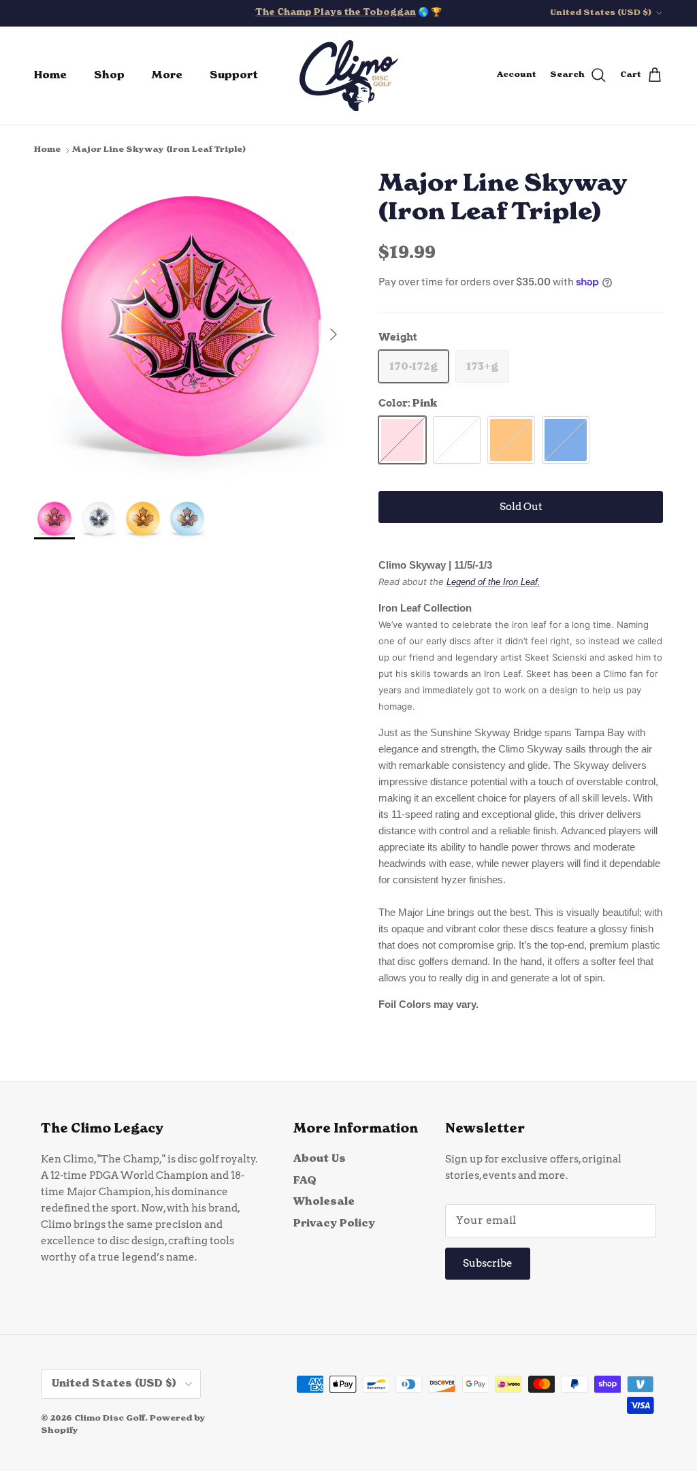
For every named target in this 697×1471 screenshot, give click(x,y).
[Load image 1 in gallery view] (191, 327)
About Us (319, 1159)
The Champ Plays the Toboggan (335, 12)
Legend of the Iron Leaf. (493, 582)
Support (234, 75)
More (167, 75)
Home (50, 75)
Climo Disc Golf (109, 1418)
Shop (109, 75)
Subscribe (488, 1263)
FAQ (305, 1180)
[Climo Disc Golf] (348, 75)
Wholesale (324, 1202)
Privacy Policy (334, 1223)
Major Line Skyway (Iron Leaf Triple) (159, 150)
